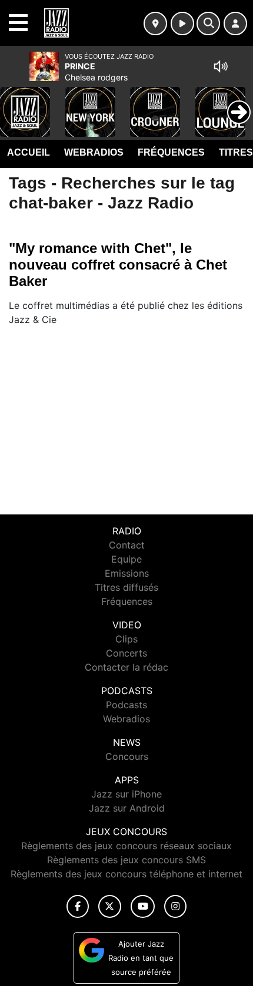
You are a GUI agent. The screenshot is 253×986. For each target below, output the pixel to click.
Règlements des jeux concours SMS (126, 860)
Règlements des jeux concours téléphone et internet (126, 874)
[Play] (15, 103)
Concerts (126, 653)
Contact (127, 545)
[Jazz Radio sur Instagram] (175, 906)
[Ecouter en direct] (182, 23)
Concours (126, 756)
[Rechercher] (208, 23)
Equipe (126, 559)
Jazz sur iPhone (126, 794)
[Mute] (220, 66)
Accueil (28, 152)
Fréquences (171, 152)
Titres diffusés (126, 587)
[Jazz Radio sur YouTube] (143, 906)
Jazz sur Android (127, 808)
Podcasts (126, 705)
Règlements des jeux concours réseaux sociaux (126, 846)
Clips (126, 639)
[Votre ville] (155, 23)
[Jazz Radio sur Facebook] (77, 906)
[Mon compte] (235, 23)
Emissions (127, 573)
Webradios (94, 152)
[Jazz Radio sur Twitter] (109, 906)
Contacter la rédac (126, 667)
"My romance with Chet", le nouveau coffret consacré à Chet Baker (118, 264)
